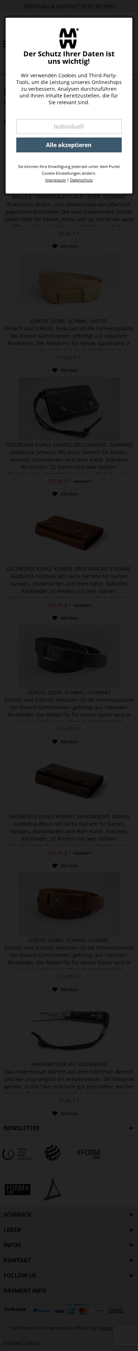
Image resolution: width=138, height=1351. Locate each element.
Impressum (55, 180)
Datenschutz (81, 180)
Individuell (69, 126)
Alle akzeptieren (69, 145)
